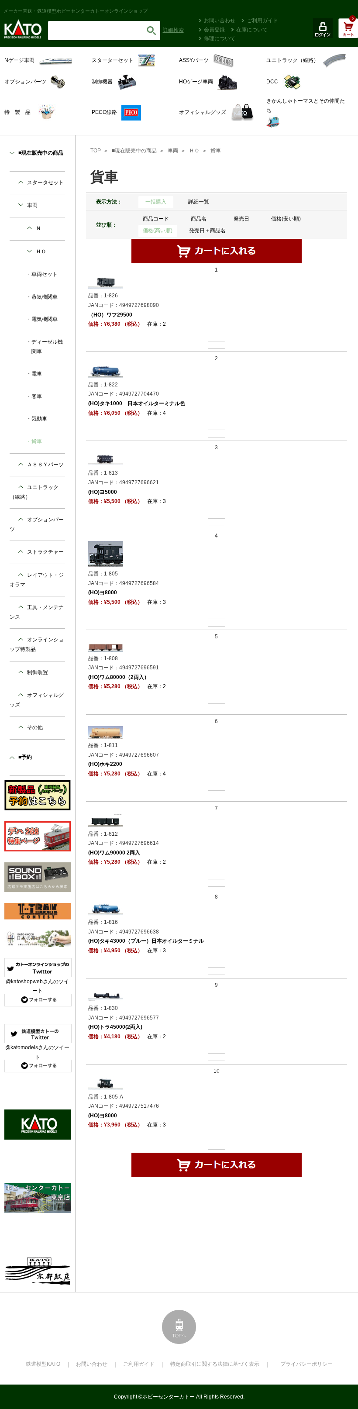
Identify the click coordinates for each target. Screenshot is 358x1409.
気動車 (39, 419)
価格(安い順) (286, 219)
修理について (219, 38)
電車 (36, 374)
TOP (95, 151)
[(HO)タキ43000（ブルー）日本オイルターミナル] (105, 908)
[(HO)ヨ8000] (105, 554)
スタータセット (45, 182)
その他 (35, 727)
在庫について (252, 29)
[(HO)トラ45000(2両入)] (105, 995)
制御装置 (37, 672)
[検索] (151, 30)
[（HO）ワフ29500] (105, 282)
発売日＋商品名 (207, 230)
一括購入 (155, 202)
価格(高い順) (157, 230)
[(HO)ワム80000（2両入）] (105, 646)
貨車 (215, 151)
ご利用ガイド (262, 20)
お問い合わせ (219, 20)
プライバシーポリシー (306, 1364)
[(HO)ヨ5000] (105, 459)
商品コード (156, 219)
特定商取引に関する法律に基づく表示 (214, 1364)
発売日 (241, 219)
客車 (36, 396)
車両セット (44, 274)
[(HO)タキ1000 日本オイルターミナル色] (105, 371)
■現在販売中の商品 (134, 151)
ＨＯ (194, 151)
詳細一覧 (198, 202)
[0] (348, 33)
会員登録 (214, 29)
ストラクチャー (45, 552)
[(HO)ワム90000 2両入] (105, 820)
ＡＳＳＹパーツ (45, 465)
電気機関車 (44, 319)
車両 (173, 151)
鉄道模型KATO (43, 1364)
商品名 (199, 219)
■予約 (25, 757)
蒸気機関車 (44, 297)
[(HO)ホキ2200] (105, 732)
